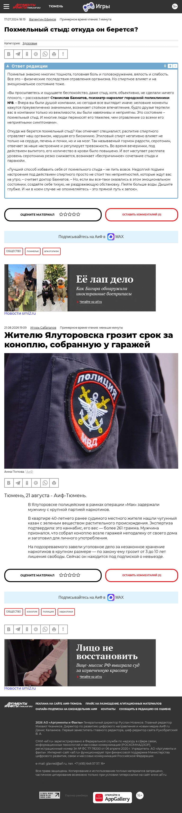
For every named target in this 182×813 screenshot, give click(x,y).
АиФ (29, 471)
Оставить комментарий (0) (141, 214)
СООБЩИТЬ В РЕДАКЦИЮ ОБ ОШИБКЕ (145, 709)
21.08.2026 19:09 (15, 327)
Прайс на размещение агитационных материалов (124, 703)
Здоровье (30, 43)
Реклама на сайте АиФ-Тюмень (59, 703)
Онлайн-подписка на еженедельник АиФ (66, 709)
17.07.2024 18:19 (14, 19)
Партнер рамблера (76, 795)
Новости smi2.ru (20, 313)
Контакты (108, 709)
